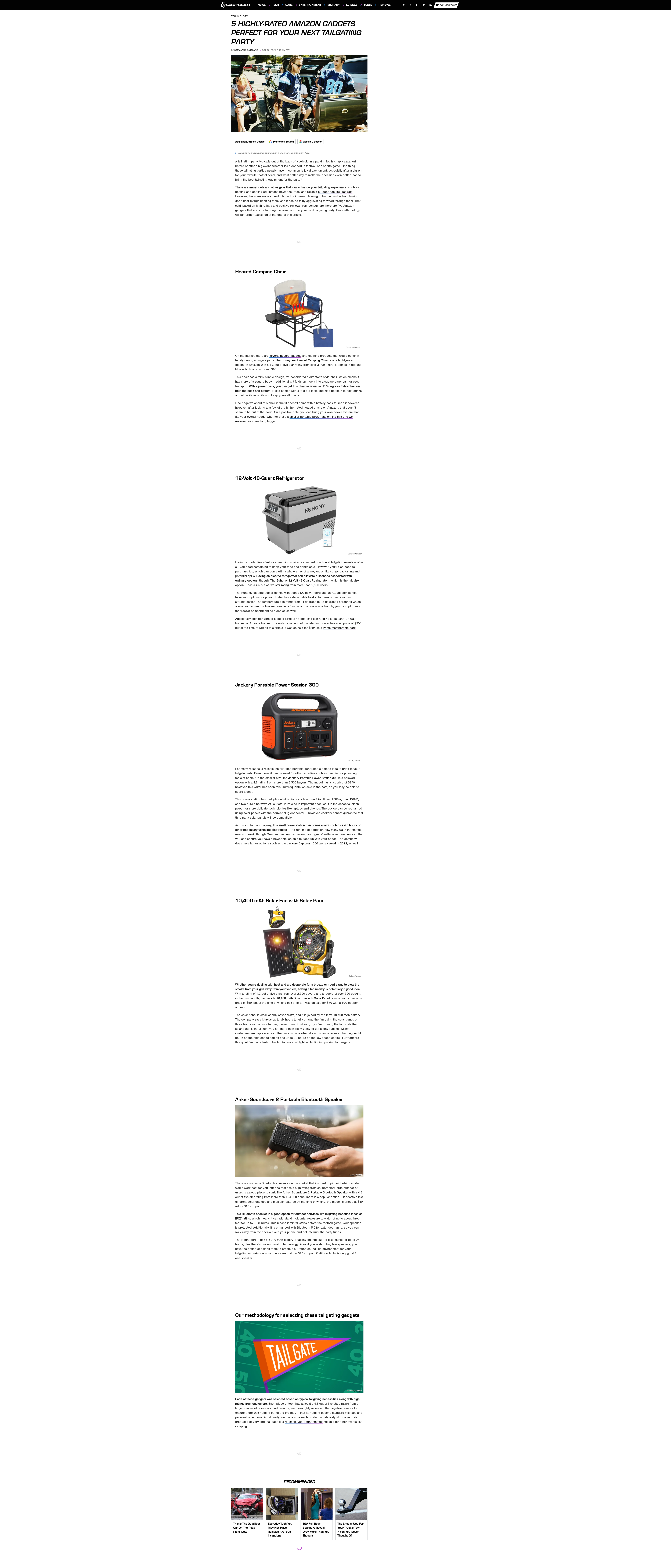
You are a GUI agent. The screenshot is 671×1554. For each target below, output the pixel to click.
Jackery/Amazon (354, 760)
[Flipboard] (424, 5)
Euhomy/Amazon (354, 554)
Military (333, 4)
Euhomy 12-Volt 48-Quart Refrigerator (302, 580)
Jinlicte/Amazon (355, 976)
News (262, 4)
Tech (275, 4)
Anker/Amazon (355, 1175)
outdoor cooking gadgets (335, 192)
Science (352, 4)
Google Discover (312, 141)
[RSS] (430, 5)
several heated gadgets (285, 356)
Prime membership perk (339, 628)
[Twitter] (410, 5)
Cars (289, 4)
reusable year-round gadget (304, 1422)
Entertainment (310, 4)
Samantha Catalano (246, 50)
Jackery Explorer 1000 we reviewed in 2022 (317, 843)
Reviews (384, 4)
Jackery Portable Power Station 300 (312, 778)
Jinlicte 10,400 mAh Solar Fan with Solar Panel (298, 998)
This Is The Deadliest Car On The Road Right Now (246, 1527)
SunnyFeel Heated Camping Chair (305, 360)
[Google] (417, 5)
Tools (368, 4)
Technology (239, 16)
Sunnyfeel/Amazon (354, 347)
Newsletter (448, 4)
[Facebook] (403, 5)
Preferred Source (283, 141)
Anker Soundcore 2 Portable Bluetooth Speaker (315, 1192)
